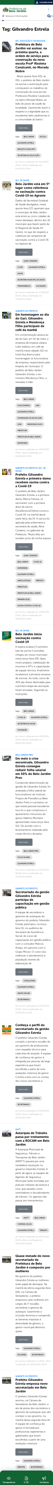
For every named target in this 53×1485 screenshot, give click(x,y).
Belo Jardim (29, 137)
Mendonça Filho (34, 424)
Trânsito (43, 1230)
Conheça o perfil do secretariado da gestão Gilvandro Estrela (32, 1029)
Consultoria (29, 981)
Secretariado (24, 1000)
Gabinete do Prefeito (26, 311)
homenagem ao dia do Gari (30, 418)
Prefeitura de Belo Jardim (29, 437)
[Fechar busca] (49, 16)
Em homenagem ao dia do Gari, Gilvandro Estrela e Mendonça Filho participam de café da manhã (32, 322)
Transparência (24, 286)
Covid (20, 267)
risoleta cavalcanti (26, 149)
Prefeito (40, 581)
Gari (37, 406)
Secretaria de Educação (28, 155)
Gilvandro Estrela (26, 143)
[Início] (3, 20)
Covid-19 (37, 562)
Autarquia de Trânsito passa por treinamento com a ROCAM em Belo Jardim (32, 1138)
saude (20, 274)
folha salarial (24, 857)
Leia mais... (24, 128)
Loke (20, 424)
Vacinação (41, 286)
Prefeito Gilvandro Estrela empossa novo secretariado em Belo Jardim (31, 1385)
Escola (43, 137)
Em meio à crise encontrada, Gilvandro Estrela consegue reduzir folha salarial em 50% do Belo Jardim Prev (33, 768)
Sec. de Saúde (22, 180)
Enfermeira (22, 568)
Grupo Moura (24, 993)
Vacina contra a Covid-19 (29, 606)
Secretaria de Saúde (26, 724)
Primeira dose (24, 599)
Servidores (22, 443)
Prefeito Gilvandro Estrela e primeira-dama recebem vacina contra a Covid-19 (33, 480)
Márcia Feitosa (24, 581)
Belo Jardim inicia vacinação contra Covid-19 (28, 638)
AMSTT (26, 1218)
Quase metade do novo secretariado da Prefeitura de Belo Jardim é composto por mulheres (32, 1263)
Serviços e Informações (16, 16)
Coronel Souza (25, 1224)
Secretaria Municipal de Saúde (31, 280)
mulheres (22, 1355)
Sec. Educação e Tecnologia (30, 41)
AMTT (18, 1129)
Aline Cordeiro (30, 261)
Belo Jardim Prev (24, 755)
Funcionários (24, 406)
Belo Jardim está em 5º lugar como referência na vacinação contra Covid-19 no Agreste (32, 189)
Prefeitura (22, 431)
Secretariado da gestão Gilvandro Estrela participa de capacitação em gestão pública (32, 899)
